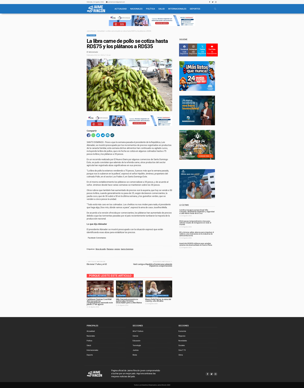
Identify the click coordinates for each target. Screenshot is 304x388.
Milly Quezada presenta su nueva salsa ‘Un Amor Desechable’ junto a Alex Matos (129, 301)
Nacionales (102, 295)
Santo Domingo (127, 249)
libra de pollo (101, 249)
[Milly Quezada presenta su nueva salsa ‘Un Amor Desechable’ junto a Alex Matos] (129, 289)
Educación (136, 341)
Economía (182, 331)
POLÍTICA (150, 9)
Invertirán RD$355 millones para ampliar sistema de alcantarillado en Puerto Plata (195, 244)
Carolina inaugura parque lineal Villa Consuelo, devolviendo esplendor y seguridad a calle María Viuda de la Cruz (196, 211)
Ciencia (135, 336)
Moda (135, 355)
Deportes (195, 9)
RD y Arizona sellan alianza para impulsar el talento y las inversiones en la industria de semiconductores (196, 234)
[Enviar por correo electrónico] (107, 135)
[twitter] (212, 2)
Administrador (93, 52)
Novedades (182, 341)
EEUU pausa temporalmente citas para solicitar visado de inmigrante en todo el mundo (195, 222)
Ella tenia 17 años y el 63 (97, 264)
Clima (180, 355)
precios (117, 249)
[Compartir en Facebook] (88, 135)
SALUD (161, 9)
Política (89, 341)
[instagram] (215, 2)
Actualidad (91, 35)
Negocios (181, 336)
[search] (215, 9)
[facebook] (209, 2)
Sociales (181, 345)
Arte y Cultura (138, 331)
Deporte (90, 355)
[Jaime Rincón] (98, 8)
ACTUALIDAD (121, 9)
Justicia (135, 350)
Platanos (110, 249)
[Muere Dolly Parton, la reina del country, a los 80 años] (158, 289)
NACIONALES (136, 9)
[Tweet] (98, 135)
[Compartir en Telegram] (103, 135)
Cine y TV (182, 350)
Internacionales (177, 9)
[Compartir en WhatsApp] (93, 135)
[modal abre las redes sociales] (112, 135)
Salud (89, 345)
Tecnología (137, 345)
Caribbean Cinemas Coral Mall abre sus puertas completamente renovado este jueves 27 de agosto (100, 302)
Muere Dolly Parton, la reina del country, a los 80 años (158, 300)
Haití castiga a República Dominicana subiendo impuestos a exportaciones (152, 265)
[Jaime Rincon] (97, 373)
